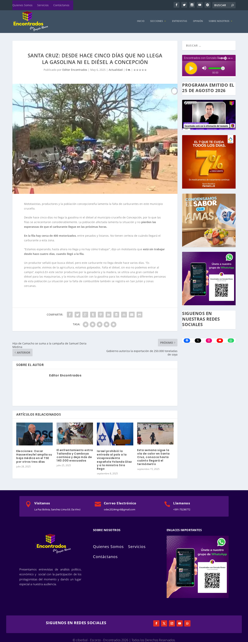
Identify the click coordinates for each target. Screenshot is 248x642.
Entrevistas (179, 21)
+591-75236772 (181, 509)
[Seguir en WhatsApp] (187, 623)
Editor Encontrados (74, 70)
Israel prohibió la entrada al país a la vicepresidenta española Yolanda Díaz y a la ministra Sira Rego (114, 460)
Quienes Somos (22, 5)
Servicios (43, 5)
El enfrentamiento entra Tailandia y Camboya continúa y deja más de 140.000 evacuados (75, 455)
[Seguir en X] (164, 623)
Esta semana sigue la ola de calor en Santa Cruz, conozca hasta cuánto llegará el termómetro (153, 457)
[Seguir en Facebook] (156, 623)
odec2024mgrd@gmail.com (119, 509)
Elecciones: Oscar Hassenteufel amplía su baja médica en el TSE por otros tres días (34, 456)
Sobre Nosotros (219, 21)
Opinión (198, 21)
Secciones (156, 21)
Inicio (140, 21)
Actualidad (116, 70)
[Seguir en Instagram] (172, 623)
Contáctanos (61, 5)
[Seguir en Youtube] (180, 623)
